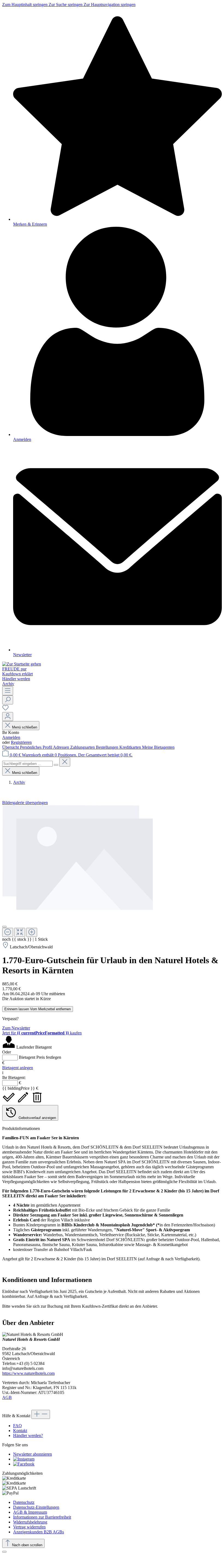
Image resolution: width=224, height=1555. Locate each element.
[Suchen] (7, 699)
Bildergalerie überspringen (25, 802)
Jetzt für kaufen (42, 1033)
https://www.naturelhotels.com (28, 1373)
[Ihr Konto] (7, 716)
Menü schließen (24, 727)
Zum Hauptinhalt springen (25, 4)
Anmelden (11, 737)
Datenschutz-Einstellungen (36, 1507)
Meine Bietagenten (158, 747)
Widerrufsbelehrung (30, 1522)
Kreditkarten (130, 747)
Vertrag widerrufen (29, 1527)
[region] (112, 871)
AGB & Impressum (30, 1512)
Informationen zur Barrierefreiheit (42, 1517)
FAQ (17, 1425)
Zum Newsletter (16, 1028)
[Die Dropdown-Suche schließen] (64, 762)
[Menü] (7, 690)
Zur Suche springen (66, 4)
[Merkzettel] (5, 709)
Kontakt (20, 1430)
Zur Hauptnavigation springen (109, 4)
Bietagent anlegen (17, 1067)
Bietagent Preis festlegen (40, 1057)
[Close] (4, 927)
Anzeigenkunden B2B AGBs (38, 1532)
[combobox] (27, 764)
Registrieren (21, 742)
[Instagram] (23, 1459)
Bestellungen (107, 747)
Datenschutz (23, 1502)
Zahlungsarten (83, 747)
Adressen (61, 747)
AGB (7, 1397)
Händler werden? (28, 1435)
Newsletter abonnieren (32, 1454)
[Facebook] (23, 1464)
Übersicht (11, 747)
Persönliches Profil (36, 747)
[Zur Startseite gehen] (21, 664)
